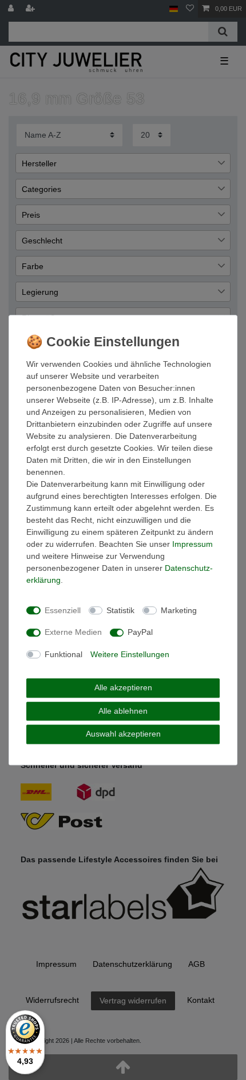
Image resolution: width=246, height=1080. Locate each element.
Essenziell (63, 610)
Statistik (120, 610)
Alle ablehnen (123, 710)
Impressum (192, 544)
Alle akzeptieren (123, 687)
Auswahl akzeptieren (123, 733)
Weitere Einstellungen (129, 654)
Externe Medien (73, 632)
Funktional (63, 654)
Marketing (179, 610)
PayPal (140, 632)
